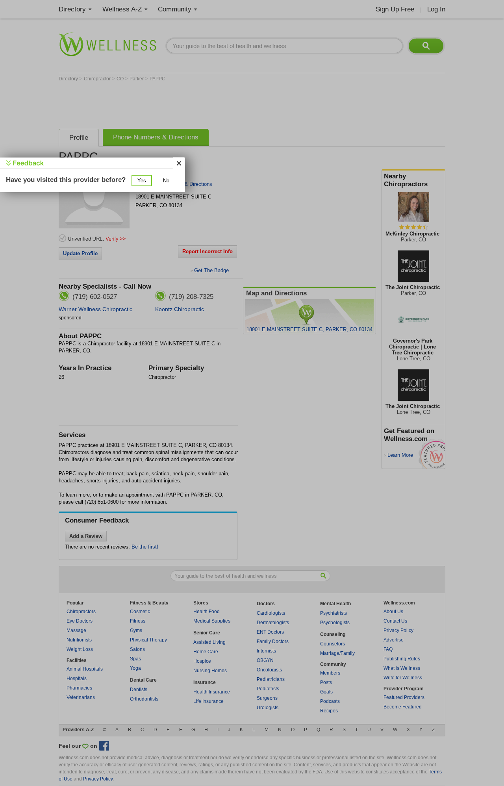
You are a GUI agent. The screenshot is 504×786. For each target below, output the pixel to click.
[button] (142, 180)
